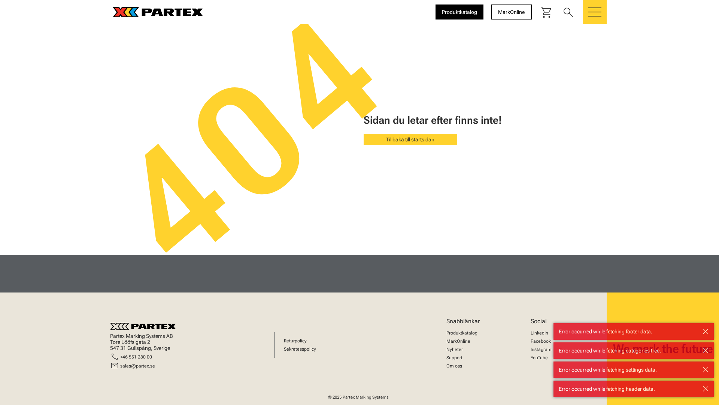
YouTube (539, 357)
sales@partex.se (137, 366)
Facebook (541, 341)
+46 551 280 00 (136, 357)
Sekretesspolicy (300, 349)
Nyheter (454, 349)
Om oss (454, 366)
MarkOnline (458, 341)
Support (454, 357)
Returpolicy (295, 341)
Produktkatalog (461, 333)
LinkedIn (539, 333)
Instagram (541, 349)
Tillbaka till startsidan (410, 139)
